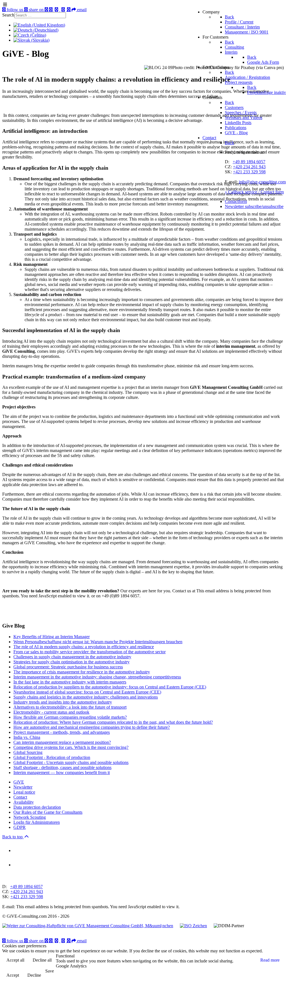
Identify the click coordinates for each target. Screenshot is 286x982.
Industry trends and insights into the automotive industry (62, 702)
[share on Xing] (51, 940)
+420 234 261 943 (249, 166)
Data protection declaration (37, 807)
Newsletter (22, 787)
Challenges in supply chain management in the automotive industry (72, 656)
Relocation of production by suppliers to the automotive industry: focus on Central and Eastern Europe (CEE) (109, 687)
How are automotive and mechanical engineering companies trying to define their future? (91, 727)
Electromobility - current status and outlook (51, 712)
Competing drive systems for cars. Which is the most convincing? (70, 747)
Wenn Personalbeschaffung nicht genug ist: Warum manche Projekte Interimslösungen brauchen (97, 641)
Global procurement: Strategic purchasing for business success (68, 666)
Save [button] (49, 971)
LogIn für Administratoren (36, 822)
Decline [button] (34, 975)
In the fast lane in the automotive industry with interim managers (69, 682)
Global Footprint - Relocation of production (51, 757)
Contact (20, 797)
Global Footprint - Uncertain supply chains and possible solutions (70, 762)
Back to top (13, 836)
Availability (23, 802)
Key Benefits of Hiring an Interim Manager (51, 636)
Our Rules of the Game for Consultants (47, 812)
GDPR (19, 827)
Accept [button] (12, 975)
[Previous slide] (7, 877)
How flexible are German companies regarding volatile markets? (70, 717)
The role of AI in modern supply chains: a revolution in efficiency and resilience (83, 646)
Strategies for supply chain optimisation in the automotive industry (71, 661)
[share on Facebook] (57, 940)
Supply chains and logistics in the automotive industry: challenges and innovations (85, 697)
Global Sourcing (27, 752)
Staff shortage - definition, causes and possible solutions (62, 767)
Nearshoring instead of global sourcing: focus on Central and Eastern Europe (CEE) (87, 692)
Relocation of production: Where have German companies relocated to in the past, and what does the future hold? (113, 722)
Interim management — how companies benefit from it (61, 772)
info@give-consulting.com (262, 181)
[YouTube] (47, 940)
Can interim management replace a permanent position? (62, 742)
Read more (270, 960)
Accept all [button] (15, 960)
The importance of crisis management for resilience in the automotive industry (81, 671)
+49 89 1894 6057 (249, 161)
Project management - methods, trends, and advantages (61, 732)
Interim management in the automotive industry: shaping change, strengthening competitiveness (97, 677)
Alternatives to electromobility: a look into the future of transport (70, 707)
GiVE (18, 782)
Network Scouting (29, 817)
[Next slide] (16, 877)
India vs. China (26, 737)
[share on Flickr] (69, 940)
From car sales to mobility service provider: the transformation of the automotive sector (89, 651)
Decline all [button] (42, 960)
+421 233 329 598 (249, 171)
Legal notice (24, 792)
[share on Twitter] (63, 940)
